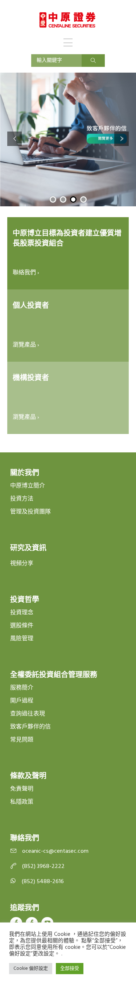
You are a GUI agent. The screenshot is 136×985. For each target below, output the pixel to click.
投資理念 (21, 613)
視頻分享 (21, 563)
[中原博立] (67, 20)
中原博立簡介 (27, 486)
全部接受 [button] (69, 968)
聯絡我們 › (26, 273)
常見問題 (21, 740)
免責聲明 (21, 789)
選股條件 (21, 626)
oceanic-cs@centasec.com (55, 851)
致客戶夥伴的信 (30, 727)
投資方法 (21, 499)
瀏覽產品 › (26, 345)
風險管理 (21, 639)
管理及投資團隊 (30, 512)
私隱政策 (21, 802)
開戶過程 (21, 701)
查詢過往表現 (27, 714)
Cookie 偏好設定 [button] (30, 968)
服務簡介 (21, 688)
